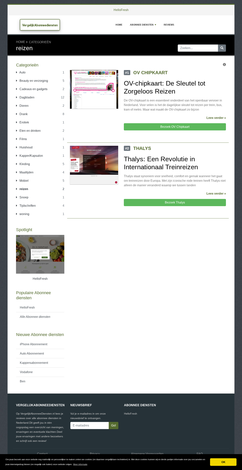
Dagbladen (26, 97)
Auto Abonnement (32, 353)
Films (23, 139)
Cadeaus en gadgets (33, 89)
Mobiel (24, 180)
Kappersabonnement (34, 362)
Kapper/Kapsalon (31, 155)
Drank (23, 114)
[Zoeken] (222, 48)
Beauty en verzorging (33, 80)
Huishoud (26, 147)
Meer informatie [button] (80, 464)
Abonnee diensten (142, 24)
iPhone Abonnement (33, 344)
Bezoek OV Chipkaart (174, 126)
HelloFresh (121, 10)
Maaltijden (26, 172)
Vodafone (26, 372)
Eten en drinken (30, 130)
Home (119, 24)
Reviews (169, 24)
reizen (23, 189)
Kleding (24, 164)
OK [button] (223, 462)
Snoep (23, 197)
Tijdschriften (27, 205)
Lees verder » (216, 117)
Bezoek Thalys (175, 202)
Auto (22, 72)
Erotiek (24, 122)
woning (24, 214)
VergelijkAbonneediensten (40, 25)
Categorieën (40, 42)
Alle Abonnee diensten (35, 316)
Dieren (24, 105)
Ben (22, 381)
